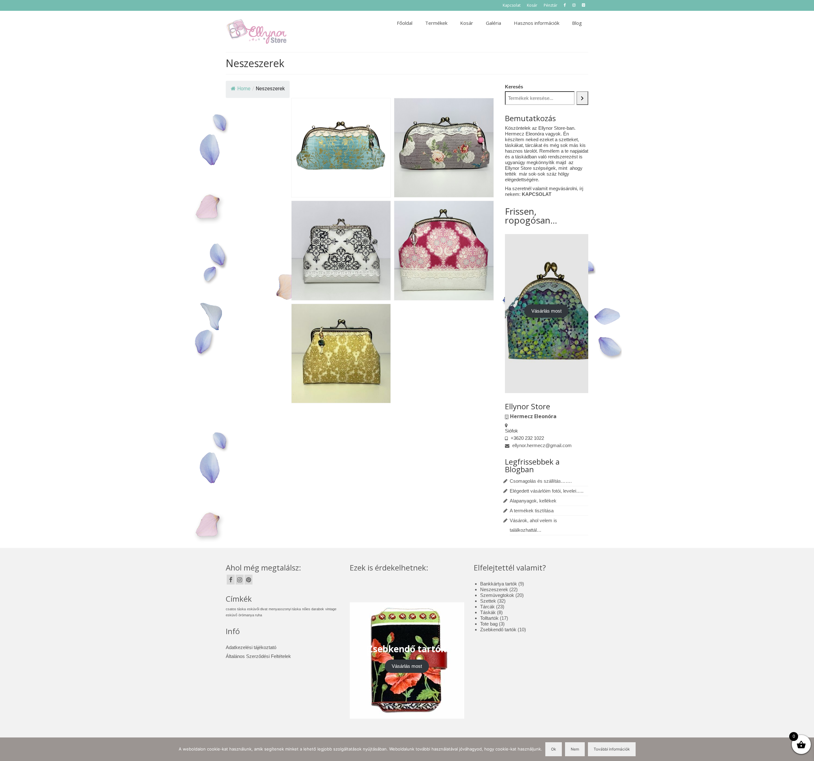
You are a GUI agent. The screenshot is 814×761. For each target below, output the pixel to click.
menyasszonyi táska (285, 609)
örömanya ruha (250, 615)
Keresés (514, 86)
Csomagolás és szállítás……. (541, 481)
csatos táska (236, 609)
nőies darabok (313, 609)
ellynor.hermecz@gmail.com (541, 445)
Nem (575, 749)
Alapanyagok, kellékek (533, 500)
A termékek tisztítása (532, 510)
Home (244, 89)
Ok (553, 749)
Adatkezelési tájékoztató (251, 647)
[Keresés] (582, 98)
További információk (612, 749)
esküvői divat (257, 609)
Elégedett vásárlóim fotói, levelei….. (546, 491)
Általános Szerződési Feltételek (258, 656)
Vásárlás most (546, 311)
